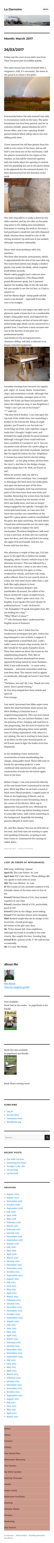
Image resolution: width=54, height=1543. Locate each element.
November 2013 (14, 1353)
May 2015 (11, 1289)
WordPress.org (14, 1122)
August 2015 (13, 1279)
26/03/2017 (14, 49)
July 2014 (11, 1325)
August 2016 (13, 1243)
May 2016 (11, 1250)
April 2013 (11, 1370)
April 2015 (12, 1293)
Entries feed (13, 1115)
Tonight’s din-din (16, 1166)
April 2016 (12, 1254)
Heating (8, 1503)
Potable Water (11, 1509)
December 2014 (14, 1307)
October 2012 (13, 1392)
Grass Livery (10, 1490)
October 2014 (13, 1314)
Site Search (10, 1527)
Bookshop (9, 1521)
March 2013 (12, 1374)
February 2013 (14, 1378)
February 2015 (14, 1300)
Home (7, 1428)
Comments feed (14, 1118)
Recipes (8, 1515)
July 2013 (11, 1360)
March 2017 (12, 1226)
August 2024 (13, 1194)
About (7, 1435)
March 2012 (12, 1416)
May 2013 (11, 1367)
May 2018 (11, 1219)
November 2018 (14, 1201)
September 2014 (15, 1317)
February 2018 (14, 1222)
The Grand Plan (12, 1453)
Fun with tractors (15, 1159)
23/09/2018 (12, 1173)
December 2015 (14, 1264)
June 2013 (11, 1363)
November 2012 (14, 1388)
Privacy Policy (21, 1535)
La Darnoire (13, 9)
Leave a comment (25, 849)
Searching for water (16, 1162)
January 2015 (13, 1303)
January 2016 (13, 1261)
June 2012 (11, 1406)
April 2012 (12, 1413)
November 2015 (14, 1268)
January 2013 (13, 1381)
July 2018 (11, 1212)
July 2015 (11, 1282)
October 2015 (13, 1272)
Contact (8, 1441)
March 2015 (12, 1296)
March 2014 (12, 1339)
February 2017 (14, 1229)
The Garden (10, 1466)
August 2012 (13, 1399)
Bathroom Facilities (14, 1496)
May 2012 (11, 1409)
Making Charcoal (13, 1478)
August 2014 (13, 1321)
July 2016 (11, 1247)
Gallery (8, 1447)
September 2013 (15, 1356)
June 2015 (11, 1286)
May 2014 (11, 1332)
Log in (10, 1111)
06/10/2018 (12, 1170)
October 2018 (13, 1204)
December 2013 (14, 1349)
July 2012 (11, 1402)
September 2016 (15, 1240)
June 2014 (11, 1328)
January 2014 (13, 1346)
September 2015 (15, 1275)
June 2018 (11, 1215)
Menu (45, 9)
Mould (7, 1484)
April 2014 (12, 1335)
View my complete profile (17, 987)
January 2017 (13, 1233)
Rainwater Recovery (14, 1459)
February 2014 (14, 1342)
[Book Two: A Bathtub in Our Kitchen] (27, 1020)
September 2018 (15, 1208)
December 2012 (14, 1385)
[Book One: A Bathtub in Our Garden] (27, 1065)
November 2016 (14, 1236)
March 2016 (12, 1257)
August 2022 (13, 1197)
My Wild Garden (12, 1472)
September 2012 (15, 1395)
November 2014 (14, 1310)
